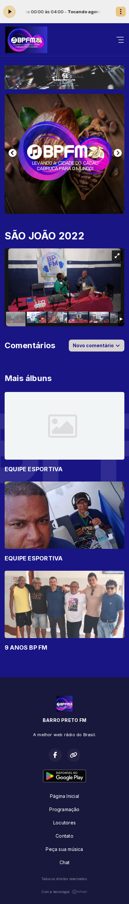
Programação (64, 809)
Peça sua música (64, 849)
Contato (64, 836)
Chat (65, 862)
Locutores (64, 822)
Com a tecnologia (55, 892)
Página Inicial (64, 796)
